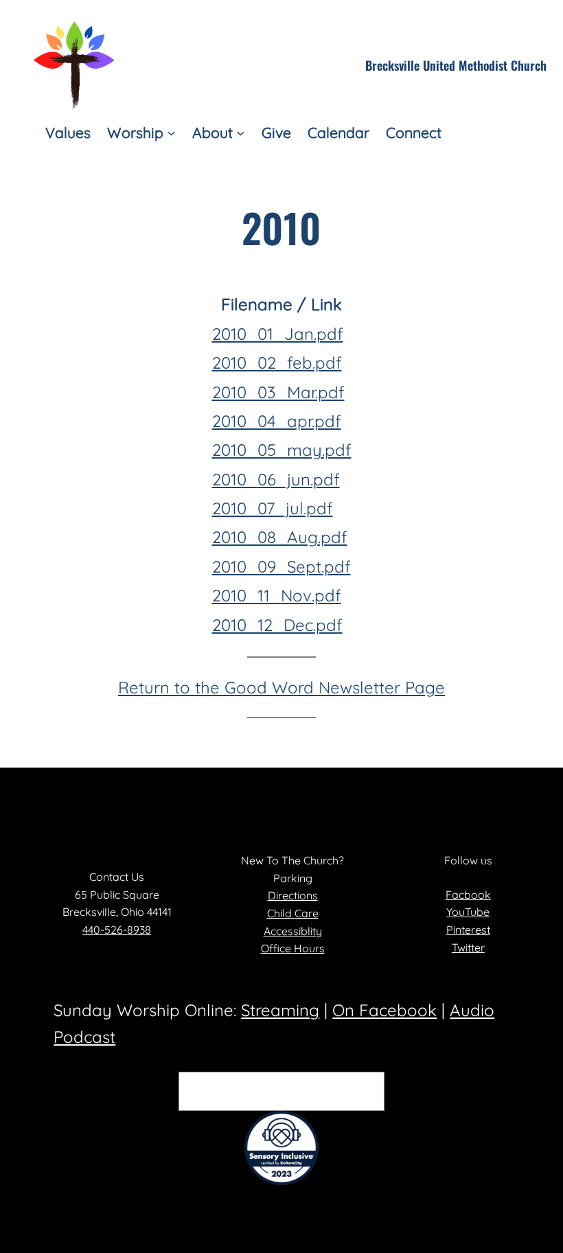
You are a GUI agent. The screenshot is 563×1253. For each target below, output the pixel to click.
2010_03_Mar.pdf (278, 392)
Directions (293, 895)
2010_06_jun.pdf (276, 479)
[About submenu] (240, 132)
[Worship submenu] (171, 132)
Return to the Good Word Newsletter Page (281, 687)
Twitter (468, 947)
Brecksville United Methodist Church (456, 65)
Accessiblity (293, 931)
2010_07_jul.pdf (272, 508)
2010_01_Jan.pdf (277, 333)
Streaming (280, 1010)
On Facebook (384, 1010)
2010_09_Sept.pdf (281, 566)
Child (281, 913)
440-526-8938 (116, 929)
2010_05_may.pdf (282, 449)
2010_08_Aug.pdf (279, 537)
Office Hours (293, 948)
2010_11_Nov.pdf (276, 595)
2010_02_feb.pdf (277, 362)
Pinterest (468, 929)
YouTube (468, 912)
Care (307, 913)
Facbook (468, 894)
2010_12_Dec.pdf (277, 624)
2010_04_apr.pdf (276, 421)
